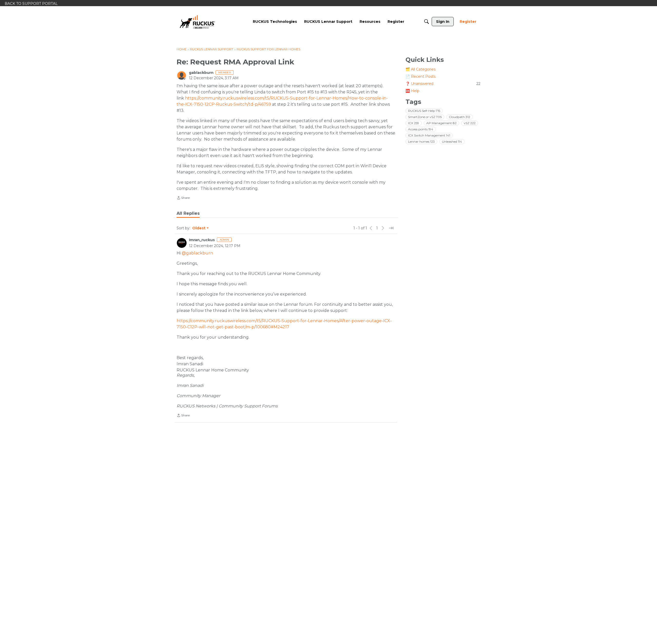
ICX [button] (413, 123)
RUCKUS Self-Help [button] (424, 111)
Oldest (199, 228)
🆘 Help (412, 91)
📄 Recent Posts (420, 76)
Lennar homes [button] (421, 141)
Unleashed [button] (452, 141)
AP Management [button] (441, 123)
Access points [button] (420, 129)
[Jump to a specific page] (391, 228)
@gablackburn (197, 253)
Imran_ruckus (202, 240)
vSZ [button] (470, 123)
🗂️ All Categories (420, 69)
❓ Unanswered (442, 83)
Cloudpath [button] (459, 117)
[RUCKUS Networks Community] (197, 21)
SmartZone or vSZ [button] (425, 117)
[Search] (426, 21)
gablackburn (201, 72)
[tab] (188, 213)
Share (183, 198)
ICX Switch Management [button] (429, 135)
